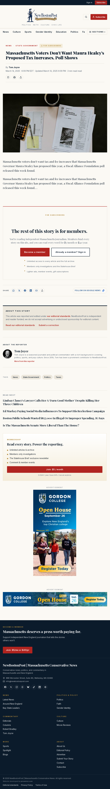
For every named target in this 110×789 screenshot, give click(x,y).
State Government (27, 46)
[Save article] (8, 77)
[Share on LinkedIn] (30, 290)
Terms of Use (41, 785)
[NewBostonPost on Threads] (22, 687)
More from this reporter (24, 361)
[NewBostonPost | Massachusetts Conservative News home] (42, 15)
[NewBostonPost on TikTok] (34, 687)
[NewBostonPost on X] (11, 687)
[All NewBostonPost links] (45, 687)
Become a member (35, 252)
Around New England (12, 704)
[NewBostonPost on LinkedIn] (39, 687)
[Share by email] (36, 290)
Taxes (58, 377)
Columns (7, 725)
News (6, 32)
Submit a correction (49, 325)
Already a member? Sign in (70, 252)
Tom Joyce (14, 67)
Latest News (8, 699)
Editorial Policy (63, 750)
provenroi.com (27, 781)
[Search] (86, 17)
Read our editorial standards (20, 325)
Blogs (5, 754)
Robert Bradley (9, 729)
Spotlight (7, 750)
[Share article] (20, 77)
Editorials (7, 721)
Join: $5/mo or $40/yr (17, 650)
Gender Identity (44, 32)
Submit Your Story (65, 759)
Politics (74, 32)
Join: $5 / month (54, 469)
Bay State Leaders (11, 708)
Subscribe (101, 2)
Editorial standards (10, 785)
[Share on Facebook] (25, 290)
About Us (61, 746)
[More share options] (42, 290)
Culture (17, 32)
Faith (59, 704)
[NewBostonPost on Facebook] (5, 687)
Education (61, 32)
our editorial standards (58, 316)
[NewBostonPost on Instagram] (16, 687)
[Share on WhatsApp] (13, 290)
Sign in (89, 2)
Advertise (61, 754)
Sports (28, 32)
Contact (60, 763)
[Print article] (14, 77)
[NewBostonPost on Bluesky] (28, 687)
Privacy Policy (27, 785)
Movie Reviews (64, 725)
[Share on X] (19, 290)
